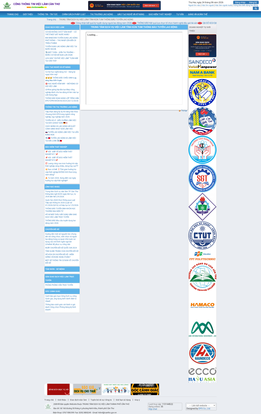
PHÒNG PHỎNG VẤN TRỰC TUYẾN (59, 285)
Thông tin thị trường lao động (61, 107)
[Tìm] (256, 8)
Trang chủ (51, 19)
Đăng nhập (240, 2)
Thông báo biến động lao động (245, 5)
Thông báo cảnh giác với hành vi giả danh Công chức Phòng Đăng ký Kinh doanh (60, 307)
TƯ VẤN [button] (180, 14)
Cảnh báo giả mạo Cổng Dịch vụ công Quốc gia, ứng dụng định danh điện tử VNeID (61, 298)
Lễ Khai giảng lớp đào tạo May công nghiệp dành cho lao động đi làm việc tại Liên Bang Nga (62, 92)
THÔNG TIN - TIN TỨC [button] (47, 14)
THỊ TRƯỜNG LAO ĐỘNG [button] (101, 14)
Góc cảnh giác (52, 291)
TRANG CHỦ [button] (12, 14)
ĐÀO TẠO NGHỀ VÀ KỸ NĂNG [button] (131, 14)
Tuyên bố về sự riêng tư (101, 400)
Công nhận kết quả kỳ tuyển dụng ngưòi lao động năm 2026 (99, 23)
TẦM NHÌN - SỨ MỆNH (55, 269)
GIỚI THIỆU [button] (28, 14)
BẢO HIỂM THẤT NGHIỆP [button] (160, 14)
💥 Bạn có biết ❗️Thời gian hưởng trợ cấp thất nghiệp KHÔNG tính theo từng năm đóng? (61, 172)
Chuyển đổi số (52, 229)
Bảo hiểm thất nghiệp (56, 147)
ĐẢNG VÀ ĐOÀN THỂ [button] (197, 14)
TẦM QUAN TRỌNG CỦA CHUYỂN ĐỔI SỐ (61, 251)
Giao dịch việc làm (54, 27)
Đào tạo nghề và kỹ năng (58, 67)
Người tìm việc (194, 5)
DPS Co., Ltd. (205, 408)
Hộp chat (153, 409)
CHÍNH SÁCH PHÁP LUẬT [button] (74, 14)
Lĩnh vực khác (52, 187)
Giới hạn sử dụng (123, 400)
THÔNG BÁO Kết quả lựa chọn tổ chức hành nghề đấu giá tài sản (162, 23)
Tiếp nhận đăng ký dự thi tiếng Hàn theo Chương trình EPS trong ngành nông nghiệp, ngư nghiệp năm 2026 (61, 114)
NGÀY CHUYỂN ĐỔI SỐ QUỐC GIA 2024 (61, 248)
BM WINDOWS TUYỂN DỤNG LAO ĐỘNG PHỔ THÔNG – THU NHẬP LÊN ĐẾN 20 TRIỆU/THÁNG (61, 40)
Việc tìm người (208, 5)
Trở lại (184, 110)
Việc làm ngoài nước (223, 5)
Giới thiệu (62, 400)
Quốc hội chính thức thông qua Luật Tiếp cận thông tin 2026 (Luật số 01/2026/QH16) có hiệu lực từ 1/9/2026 (61, 202)
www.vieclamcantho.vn (2, 14)
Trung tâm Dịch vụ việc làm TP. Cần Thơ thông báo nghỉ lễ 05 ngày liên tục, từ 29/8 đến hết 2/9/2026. (61, 194)
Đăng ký (253, 2)
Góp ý (137, 400)
